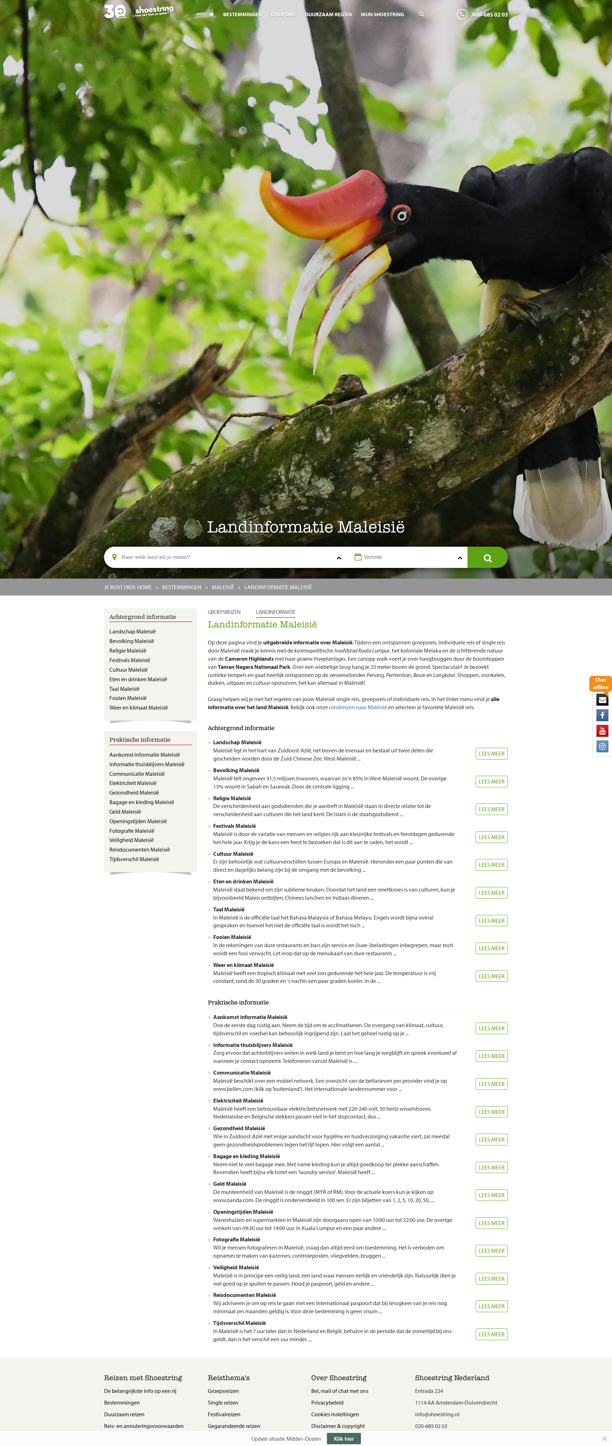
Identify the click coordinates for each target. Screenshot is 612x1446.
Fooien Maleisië (128, 697)
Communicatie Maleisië (137, 773)
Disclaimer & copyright (338, 1425)
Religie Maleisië (127, 650)
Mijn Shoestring (382, 14)
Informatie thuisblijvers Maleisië (147, 764)
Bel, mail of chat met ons (339, 1390)
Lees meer (492, 753)
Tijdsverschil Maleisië (134, 859)
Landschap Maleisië (132, 631)
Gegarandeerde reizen (234, 1425)
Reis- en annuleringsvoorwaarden (144, 1425)
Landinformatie (275, 611)
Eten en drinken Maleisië (138, 679)
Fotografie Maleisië (131, 830)
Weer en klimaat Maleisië (138, 707)
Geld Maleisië (125, 811)
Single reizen (223, 1402)
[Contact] (602, 700)
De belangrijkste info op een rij (140, 1390)
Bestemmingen (242, 14)
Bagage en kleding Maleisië (141, 801)
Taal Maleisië (124, 688)
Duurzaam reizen (328, 14)
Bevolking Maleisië (131, 640)
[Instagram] (602, 746)
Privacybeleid (327, 1402)
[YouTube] (602, 731)
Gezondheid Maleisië (134, 792)
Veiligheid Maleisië (131, 839)
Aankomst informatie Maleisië (144, 754)
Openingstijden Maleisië (138, 821)
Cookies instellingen (335, 1414)
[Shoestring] (151, 16)
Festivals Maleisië (129, 660)
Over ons (283, 14)
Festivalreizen (224, 1414)
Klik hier (344, 1438)
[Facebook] (602, 715)
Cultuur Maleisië (128, 669)
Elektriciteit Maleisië (133, 782)
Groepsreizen (224, 611)
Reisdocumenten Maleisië (139, 849)
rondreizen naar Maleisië (358, 707)
